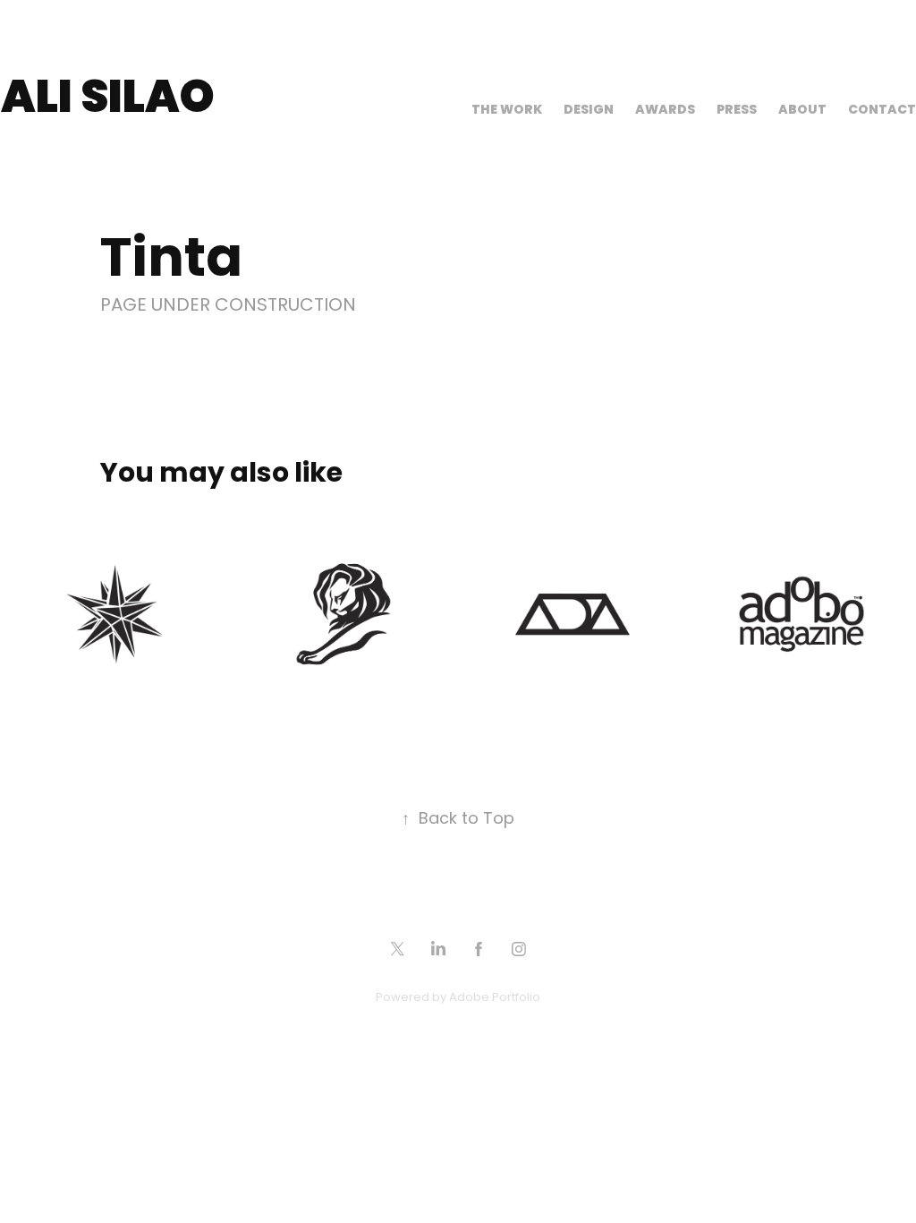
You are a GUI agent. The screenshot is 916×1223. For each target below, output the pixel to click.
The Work (506, 110)
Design (589, 110)
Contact (882, 110)
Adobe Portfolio (494, 997)
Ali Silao (108, 100)
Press (737, 110)
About (802, 110)
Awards (665, 110)
